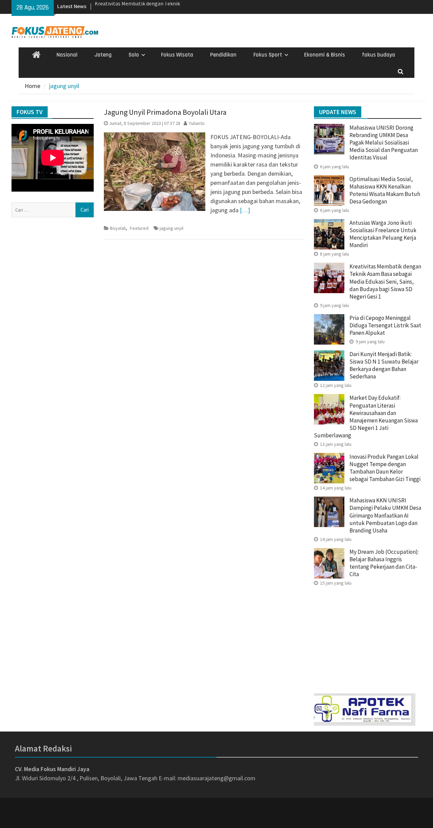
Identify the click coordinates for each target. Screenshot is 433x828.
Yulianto (197, 123)
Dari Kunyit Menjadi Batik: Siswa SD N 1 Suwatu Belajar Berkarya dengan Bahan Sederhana (383, 365)
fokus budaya (378, 55)
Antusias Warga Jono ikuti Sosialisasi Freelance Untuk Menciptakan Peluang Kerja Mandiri (382, 234)
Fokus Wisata (177, 55)
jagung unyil (171, 228)
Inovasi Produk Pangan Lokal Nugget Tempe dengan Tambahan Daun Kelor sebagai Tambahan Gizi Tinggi (384, 468)
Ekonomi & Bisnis (324, 55)
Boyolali (118, 228)
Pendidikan (223, 55)
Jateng (103, 55)
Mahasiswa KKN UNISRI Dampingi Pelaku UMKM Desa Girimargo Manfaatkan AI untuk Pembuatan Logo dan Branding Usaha (385, 515)
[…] (245, 210)
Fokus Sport (267, 55)
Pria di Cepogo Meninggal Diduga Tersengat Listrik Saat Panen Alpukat (385, 325)
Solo (134, 55)
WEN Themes (239, 818)
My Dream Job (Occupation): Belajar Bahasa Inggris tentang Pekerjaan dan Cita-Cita (384, 563)
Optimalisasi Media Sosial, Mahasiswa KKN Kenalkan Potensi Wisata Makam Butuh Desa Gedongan (384, 190)
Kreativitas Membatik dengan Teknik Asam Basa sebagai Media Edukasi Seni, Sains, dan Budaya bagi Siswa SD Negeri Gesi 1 (385, 281)
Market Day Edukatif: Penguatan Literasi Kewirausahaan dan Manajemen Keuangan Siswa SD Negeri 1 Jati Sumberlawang (366, 416)
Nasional (66, 55)
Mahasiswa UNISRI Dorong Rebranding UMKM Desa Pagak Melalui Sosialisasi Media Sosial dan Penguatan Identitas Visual (383, 142)
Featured (139, 228)
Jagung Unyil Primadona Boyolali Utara (165, 112)
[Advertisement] (367, 637)
